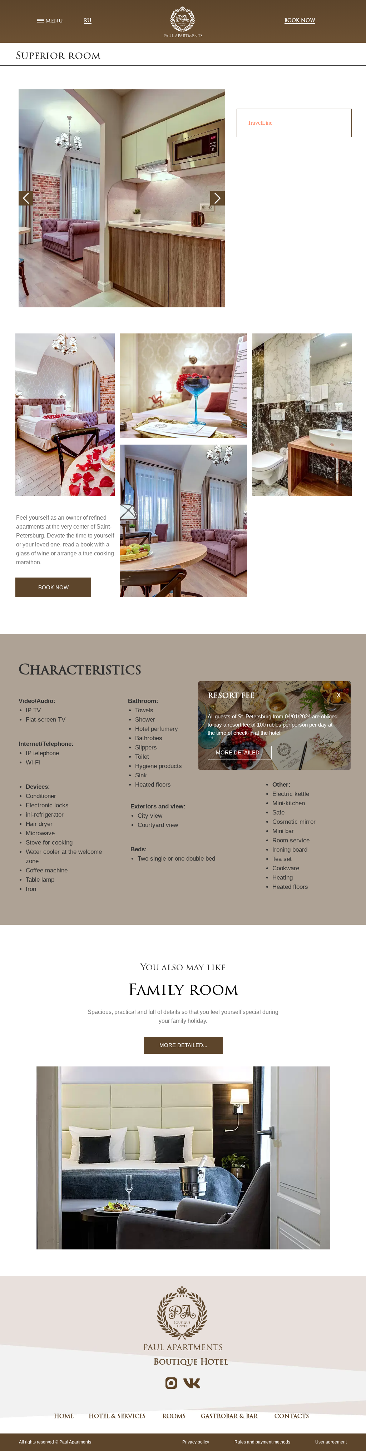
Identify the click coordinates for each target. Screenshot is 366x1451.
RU (88, 21)
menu (54, 21)
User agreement (331, 1442)
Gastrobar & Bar (229, 1417)
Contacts (291, 1417)
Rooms (174, 1417)
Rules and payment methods (262, 1442)
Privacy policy (195, 1442)
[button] (240, 752)
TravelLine (260, 123)
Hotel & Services (117, 1417)
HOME (64, 1417)
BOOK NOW (300, 21)
